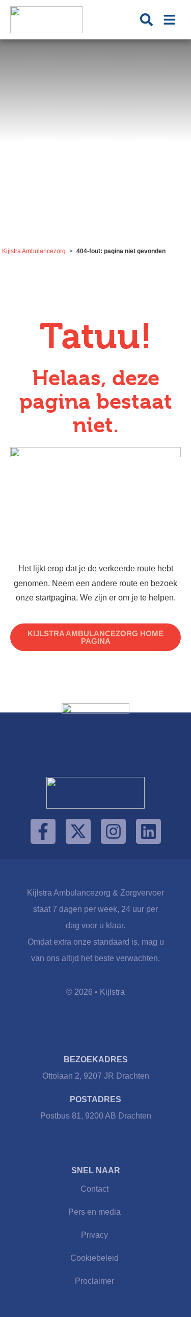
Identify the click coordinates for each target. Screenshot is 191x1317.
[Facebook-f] (43, 831)
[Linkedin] (148, 831)
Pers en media (94, 1212)
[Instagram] (113, 831)
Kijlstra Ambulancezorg (34, 251)
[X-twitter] (78, 831)
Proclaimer (94, 1281)
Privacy (94, 1235)
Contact (94, 1189)
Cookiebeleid (94, 1258)
